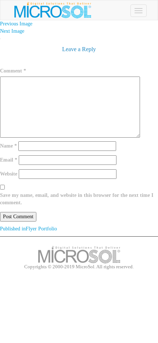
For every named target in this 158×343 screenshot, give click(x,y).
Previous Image (16, 23)
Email (8, 160)
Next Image (12, 31)
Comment (13, 71)
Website (8, 174)
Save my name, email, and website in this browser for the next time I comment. (76, 198)
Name (8, 146)
